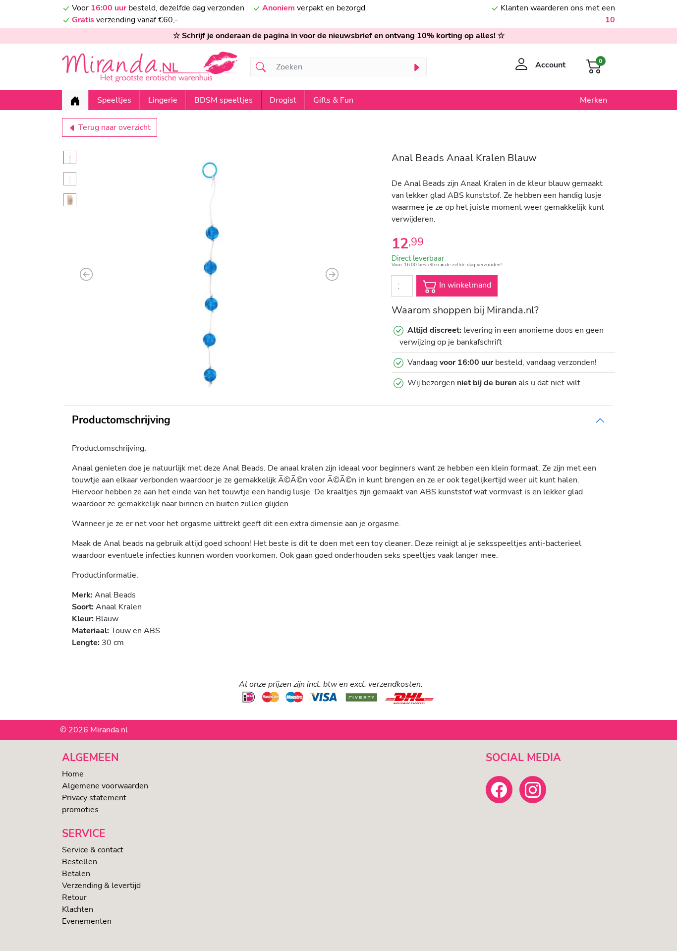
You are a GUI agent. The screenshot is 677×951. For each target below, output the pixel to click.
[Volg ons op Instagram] (532, 789)
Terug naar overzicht (113, 127)
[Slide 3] (69, 200)
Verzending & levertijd (101, 885)
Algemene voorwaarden (105, 785)
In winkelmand (464, 285)
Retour (74, 897)
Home (73, 774)
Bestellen (79, 861)
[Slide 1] (69, 157)
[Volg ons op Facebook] (499, 789)
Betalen (76, 873)
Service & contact (92, 849)
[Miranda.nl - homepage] (150, 67)
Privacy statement (94, 797)
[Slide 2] (69, 178)
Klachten (77, 909)
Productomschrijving (121, 420)
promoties (80, 809)
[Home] (75, 100)
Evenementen (87, 921)
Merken (593, 100)
